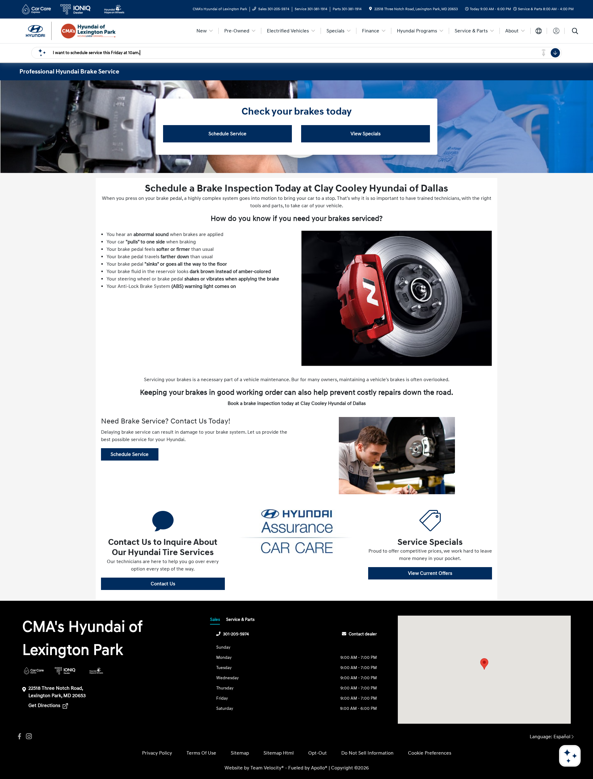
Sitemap (240, 753)
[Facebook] (19, 736)
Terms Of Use (201, 753)
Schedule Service (227, 134)
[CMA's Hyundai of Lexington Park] (72, 30)
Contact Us (163, 584)
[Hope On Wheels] (96, 671)
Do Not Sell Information (367, 753)
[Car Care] (33, 671)
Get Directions (44, 705)
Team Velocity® (267, 768)
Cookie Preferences (429, 753)
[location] (370, 9)
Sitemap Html (278, 753)
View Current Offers (430, 573)
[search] (575, 32)
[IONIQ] (65, 671)
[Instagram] (28, 736)
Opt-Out (317, 753)
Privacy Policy (157, 753)
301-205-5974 (236, 634)
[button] (484, 664)
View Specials (366, 134)
